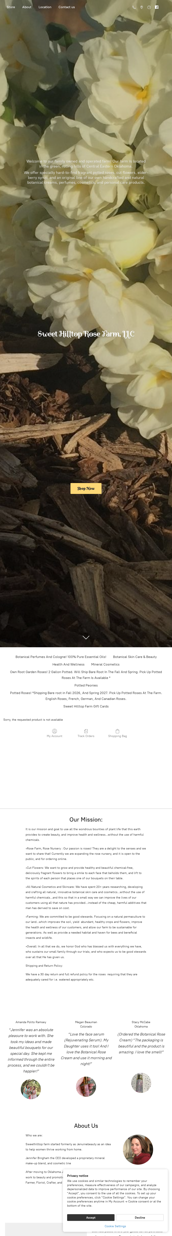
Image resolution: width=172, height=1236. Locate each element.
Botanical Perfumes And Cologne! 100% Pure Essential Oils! (61, 657)
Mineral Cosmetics (105, 664)
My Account (54, 736)
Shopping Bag (117, 736)
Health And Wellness (68, 664)
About (26, 7)
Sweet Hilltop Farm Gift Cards (86, 706)
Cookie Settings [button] (115, 1226)
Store (11, 7)
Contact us (67, 7)
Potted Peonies (86, 685)
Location (45, 7)
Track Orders (86, 736)
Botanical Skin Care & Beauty (135, 657)
